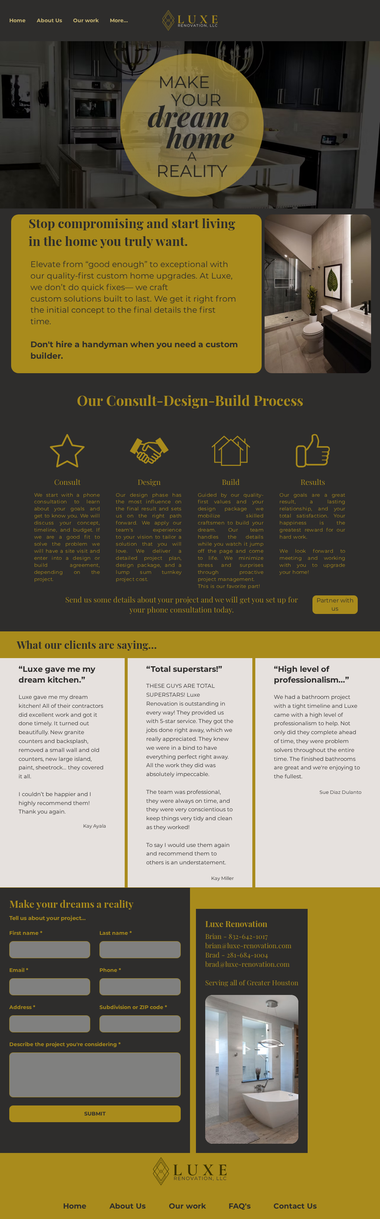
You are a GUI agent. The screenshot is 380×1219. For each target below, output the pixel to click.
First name (24, 933)
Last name (113, 933)
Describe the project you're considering (63, 1044)
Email (16, 970)
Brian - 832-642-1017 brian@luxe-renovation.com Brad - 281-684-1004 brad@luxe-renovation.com (248, 950)
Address (20, 1007)
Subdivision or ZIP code (131, 1007)
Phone (108, 970)
